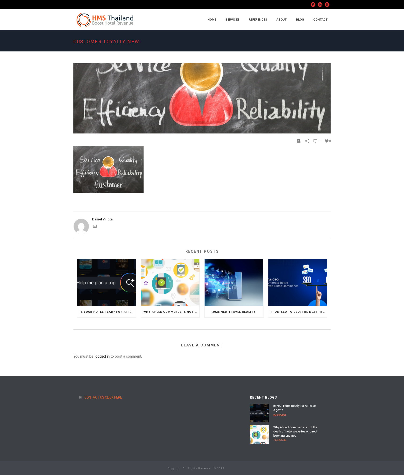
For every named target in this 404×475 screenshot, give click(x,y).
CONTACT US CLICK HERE (103, 397)
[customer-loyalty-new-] (202, 98)
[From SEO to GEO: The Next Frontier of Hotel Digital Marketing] (297, 282)
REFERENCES (258, 19)
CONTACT (320, 19)
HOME (211, 19)
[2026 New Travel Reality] (234, 282)
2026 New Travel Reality (234, 311)
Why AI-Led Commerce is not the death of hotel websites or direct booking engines (171, 311)
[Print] (298, 141)
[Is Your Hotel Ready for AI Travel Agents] (106, 282)
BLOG (300, 19)
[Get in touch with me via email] (95, 227)
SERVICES (232, 19)
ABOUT (281, 19)
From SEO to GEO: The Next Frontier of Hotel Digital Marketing (299, 311)
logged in (102, 356)
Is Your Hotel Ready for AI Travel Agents (107, 311)
